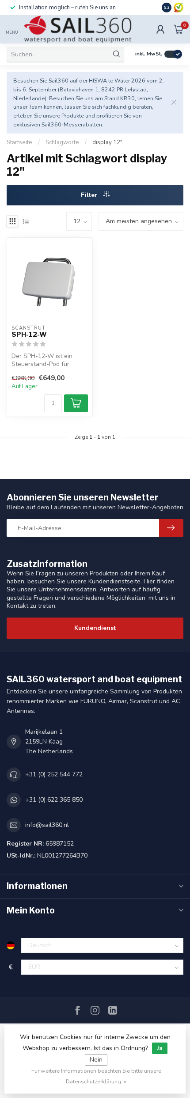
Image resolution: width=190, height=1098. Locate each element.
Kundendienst (95, 628)
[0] (178, 29)
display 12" (107, 142)
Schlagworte (62, 142)
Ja (160, 1048)
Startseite (19, 142)
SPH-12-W (29, 334)
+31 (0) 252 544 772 (54, 774)
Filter (90, 195)
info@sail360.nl (47, 825)
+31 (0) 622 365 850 (54, 799)
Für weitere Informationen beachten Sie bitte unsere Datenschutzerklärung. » (96, 1076)
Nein (96, 1059)
